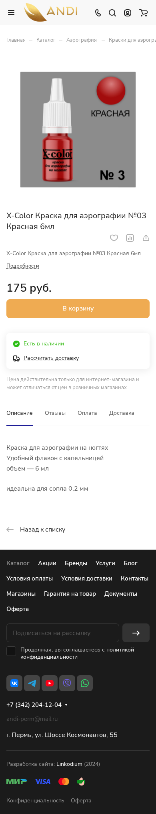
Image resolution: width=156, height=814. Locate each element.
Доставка (121, 413)
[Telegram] (32, 683)
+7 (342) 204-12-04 (34, 704)
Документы (120, 594)
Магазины (21, 594)
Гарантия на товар (70, 594)
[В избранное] (114, 238)
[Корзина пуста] (143, 12)
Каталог (18, 563)
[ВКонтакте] (14, 683)
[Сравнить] (130, 238)
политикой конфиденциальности (77, 653)
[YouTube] (50, 683)
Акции (47, 563)
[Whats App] (85, 683)
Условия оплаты (29, 578)
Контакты (134, 578)
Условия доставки (86, 578)
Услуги (105, 563)
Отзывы (55, 413)
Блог (131, 563)
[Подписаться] (136, 632)
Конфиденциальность (35, 800)
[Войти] (127, 12)
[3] (78, 129)
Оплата (87, 413)
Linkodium (69, 764)
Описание (19, 413)
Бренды (76, 563)
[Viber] (67, 683)
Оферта (17, 609)
